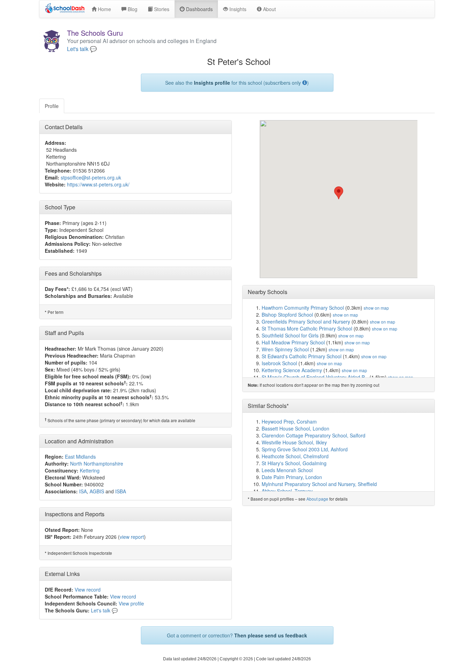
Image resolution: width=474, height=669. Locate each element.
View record (88, 589)
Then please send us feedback (270, 635)
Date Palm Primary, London (292, 477)
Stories (161, 9)
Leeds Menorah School (287, 470)
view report (132, 536)
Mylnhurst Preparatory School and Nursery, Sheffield (319, 483)
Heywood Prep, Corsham (289, 421)
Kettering (90, 470)
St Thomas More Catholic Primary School (307, 328)
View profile (131, 603)
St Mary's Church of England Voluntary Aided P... (315, 377)
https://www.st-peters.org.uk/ (98, 184)
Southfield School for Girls (290, 335)
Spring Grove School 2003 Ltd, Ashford (305, 449)
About (269, 9)
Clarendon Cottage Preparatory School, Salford (313, 435)
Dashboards (199, 9)
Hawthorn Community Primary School (303, 307)
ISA (83, 491)
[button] (338, 192)
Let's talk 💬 (82, 49)
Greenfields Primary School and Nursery (306, 321)
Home (103, 9)
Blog (131, 9)
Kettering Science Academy (292, 370)
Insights (237, 9)
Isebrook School (279, 363)
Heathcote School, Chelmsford (295, 456)
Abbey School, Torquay (287, 490)
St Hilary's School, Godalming (294, 463)
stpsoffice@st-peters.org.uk (91, 177)
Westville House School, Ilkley (294, 442)
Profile (52, 105)
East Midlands (80, 456)
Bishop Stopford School (287, 314)
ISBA (120, 491)
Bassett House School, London (295, 428)
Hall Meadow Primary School (293, 342)
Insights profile (212, 82)
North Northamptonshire (96, 463)
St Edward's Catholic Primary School (301, 356)
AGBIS (97, 491)
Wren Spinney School (285, 349)
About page (317, 499)
